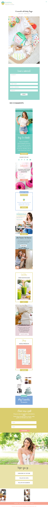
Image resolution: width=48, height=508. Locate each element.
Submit (24, 180)
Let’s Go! (24, 207)
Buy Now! (24, 234)
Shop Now (24, 396)
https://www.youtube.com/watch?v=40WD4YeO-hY (24, 195)
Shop (20, 503)
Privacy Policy (27, 503)
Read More (24, 154)
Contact (32, 503)
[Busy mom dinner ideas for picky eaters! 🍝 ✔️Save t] (3, 492)
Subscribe (16, 503)
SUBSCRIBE (24, 430)
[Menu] (46, 1)
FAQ (22, 503)
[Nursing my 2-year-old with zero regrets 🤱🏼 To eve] (3, 498)
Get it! (24, 302)
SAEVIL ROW (32, 506)
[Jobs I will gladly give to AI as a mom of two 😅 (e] (27, 498)
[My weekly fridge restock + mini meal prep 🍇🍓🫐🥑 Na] (27, 492)
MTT (35, 506)
